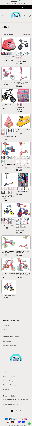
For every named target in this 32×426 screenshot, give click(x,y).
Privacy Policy (8, 381)
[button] (2, 15)
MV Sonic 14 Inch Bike (8, 295)
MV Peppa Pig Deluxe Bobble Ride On (7, 251)
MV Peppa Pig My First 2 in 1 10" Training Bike (23, 274)
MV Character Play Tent (8, 136)
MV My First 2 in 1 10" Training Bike (22, 229)
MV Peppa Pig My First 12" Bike (8, 274)
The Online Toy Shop (13, 425)
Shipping (6, 389)
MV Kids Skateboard (22, 191)
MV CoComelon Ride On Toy (23, 130)
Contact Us (7, 341)
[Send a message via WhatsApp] (29, 423)
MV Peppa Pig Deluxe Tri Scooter (22, 251)
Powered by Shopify (22, 425)
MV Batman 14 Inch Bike (7, 104)
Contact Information (10, 345)
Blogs (5, 329)
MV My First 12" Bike (7, 225)
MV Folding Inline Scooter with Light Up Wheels (8, 196)
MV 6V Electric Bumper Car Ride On (8, 57)
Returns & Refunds (9, 385)
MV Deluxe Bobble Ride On (8, 164)
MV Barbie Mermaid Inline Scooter (22, 82)
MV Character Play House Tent (21, 108)
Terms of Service (9, 377)
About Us (6, 325)
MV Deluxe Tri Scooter (23, 167)
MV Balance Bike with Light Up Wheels (22, 60)
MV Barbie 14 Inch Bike (8, 82)
